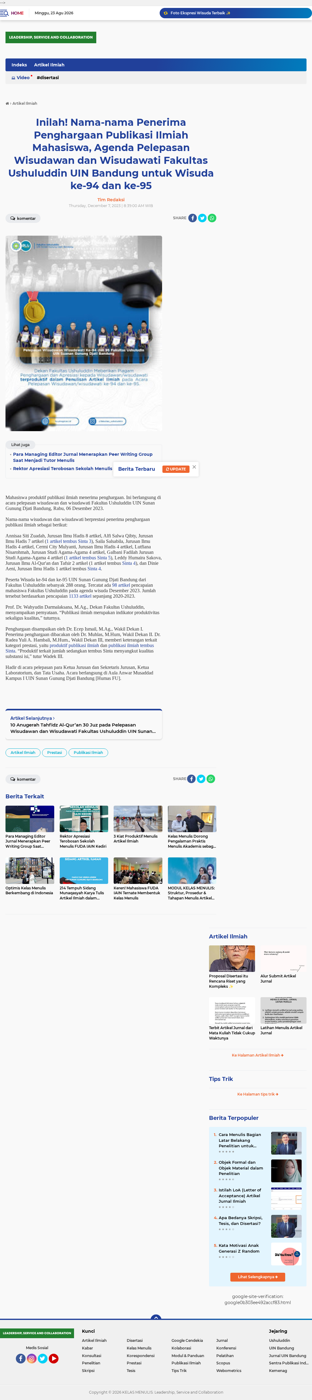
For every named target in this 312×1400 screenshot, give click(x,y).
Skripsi (88, 1370)
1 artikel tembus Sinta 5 (88, 557)
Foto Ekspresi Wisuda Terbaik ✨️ (201, 13)
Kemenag (278, 1370)
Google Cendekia (187, 1340)
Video (23, 77)
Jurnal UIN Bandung (287, 1355)
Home (17, 13)
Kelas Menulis (139, 1348)
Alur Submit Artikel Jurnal (278, 978)
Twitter (45, 1366)
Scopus (223, 1363)
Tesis (131, 1370)
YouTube (58, 1366)
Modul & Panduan (188, 1355)
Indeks (19, 65)
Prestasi (54, 752)
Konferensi (226, 1348)
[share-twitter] (202, 218)
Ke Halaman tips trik (256, 1094)
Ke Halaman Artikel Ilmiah (256, 1055)
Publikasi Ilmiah (88, 752)
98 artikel (121, 585)
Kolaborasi (181, 1348)
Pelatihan (225, 1355)
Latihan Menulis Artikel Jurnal (281, 1030)
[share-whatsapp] (212, 218)
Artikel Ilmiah (49, 65)
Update (177, 469)
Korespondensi (140, 1355)
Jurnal (222, 1340)
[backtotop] (156, 1319)
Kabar (87, 1348)
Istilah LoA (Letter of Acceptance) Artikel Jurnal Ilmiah (240, 1195)
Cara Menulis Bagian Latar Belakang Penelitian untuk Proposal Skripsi (240, 1140)
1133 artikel (80, 596)
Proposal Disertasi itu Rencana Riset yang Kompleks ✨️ (228, 981)
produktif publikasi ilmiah (74, 645)
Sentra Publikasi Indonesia (290, 1363)
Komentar (26, 218)
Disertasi (49, 77)
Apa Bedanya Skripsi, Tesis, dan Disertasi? (240, 1220)
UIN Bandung (281, 1348)
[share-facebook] (192, 218)
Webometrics (228, 1370)
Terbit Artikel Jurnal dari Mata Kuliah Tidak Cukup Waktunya (232, 1032)
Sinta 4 (129, 563)
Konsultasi (91, 1355)
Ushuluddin (279, 1340)
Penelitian (91, 1363)
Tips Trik (221, 1079)
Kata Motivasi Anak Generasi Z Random (239, 1248)
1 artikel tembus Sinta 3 (68, 541)
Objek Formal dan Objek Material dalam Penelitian (241, 1168)
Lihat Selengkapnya (256, 1277)
